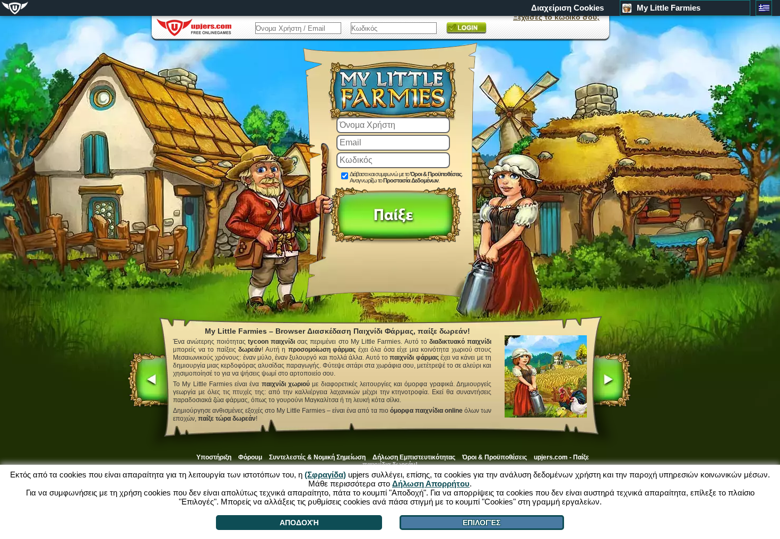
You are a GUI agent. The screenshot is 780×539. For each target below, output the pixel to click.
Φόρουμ (250, 457)
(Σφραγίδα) (325, 474)
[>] (611, 381)
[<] (148, 381)
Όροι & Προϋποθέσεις (436, 174)
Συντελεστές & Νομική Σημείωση (317, 457)
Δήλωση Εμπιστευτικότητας (413, 457)
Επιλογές (481, 522)
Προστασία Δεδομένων (410, 180)
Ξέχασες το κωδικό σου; (556, 17)
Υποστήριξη (213, 457)
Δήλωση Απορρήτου (431, 483)
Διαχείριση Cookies (567, 8)
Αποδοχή (299, 522)
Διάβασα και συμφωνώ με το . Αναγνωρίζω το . (406, 177)
